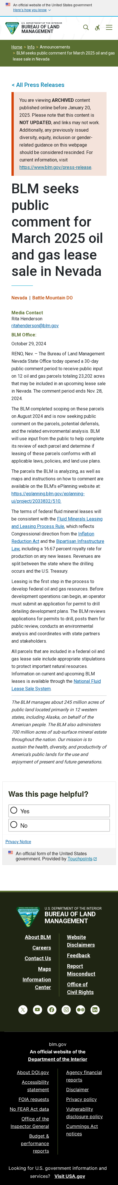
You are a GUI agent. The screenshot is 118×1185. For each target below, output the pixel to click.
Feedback (78, 955)
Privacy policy (81, 1099)
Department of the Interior (57, 1059)
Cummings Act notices (82, 1130)
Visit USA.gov (69, 1176)
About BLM (38, 937)
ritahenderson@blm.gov (35, 325)
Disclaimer (77, 1089)
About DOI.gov (33, 1072)
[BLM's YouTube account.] (37, 1009)
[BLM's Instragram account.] (66, 1009)
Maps (44, 969)
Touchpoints (80, 858)
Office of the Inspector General (30, 1122)
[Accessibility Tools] (97, 27)
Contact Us (38, 958)
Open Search (86, 27)
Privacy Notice (18, 841)
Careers (41, 948)
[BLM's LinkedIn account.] (95, 1009)
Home (16, 47)
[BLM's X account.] (22, 1009)
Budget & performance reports (35, 1143)
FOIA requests (34, 1099)
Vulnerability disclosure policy (84, 1112)
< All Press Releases (38, 84)
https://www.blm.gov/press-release (55, 167)
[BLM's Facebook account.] (51, 1009)
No (23, 825)
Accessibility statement (35, 1085)
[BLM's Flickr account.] (80, 1009)
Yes (25, 811)
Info (31, 47)
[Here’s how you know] (59, 8)
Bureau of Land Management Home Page (44, 28)
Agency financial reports (84, 1076)
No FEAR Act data (29, 1109)
